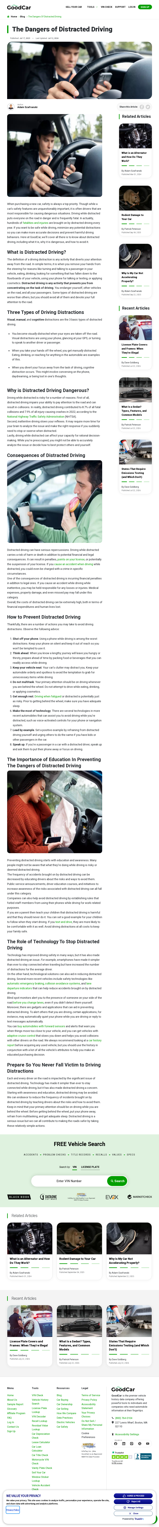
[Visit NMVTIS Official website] (88, 1446)
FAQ (9, 1417)
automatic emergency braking (25, 983)
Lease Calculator (41, 1442)
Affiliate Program (16, 1413)
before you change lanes (28, 1002)
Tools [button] (90, 7)
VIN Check (106, 7)
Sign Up (145, 7)
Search (119, 1181)
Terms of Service (91, 1395)
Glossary (12, 1408)
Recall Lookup (39, 1421)
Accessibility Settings (127, 1434)
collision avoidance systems (62, 983)
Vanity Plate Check (42, 1468)
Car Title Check (40, 1455)
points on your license (71, 559)
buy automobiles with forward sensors (41, 1026)
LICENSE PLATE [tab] (90, 1167)
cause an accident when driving (73, 564)
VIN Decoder (39, 1416)
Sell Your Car (74, 7)
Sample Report (15, 1404)
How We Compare (66, 1413)
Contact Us (13, 1426)
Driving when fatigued (48, 696)
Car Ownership (65, 1404)
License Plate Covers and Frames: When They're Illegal (134, 348)
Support (120, 7)
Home (10, 1395)
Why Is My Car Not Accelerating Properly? (132, 277)
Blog (59, 1395)
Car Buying (62, 1399)
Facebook (141, 106)
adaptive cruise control (21, 1035)
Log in (131, 7)
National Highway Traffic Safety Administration (35, 416)
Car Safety (62, 1426)
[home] (19, 7)
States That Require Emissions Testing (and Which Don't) (134, 473)
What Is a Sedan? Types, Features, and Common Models (134, 410)
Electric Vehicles (66, 1422)
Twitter (147, 106)
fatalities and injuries (35, 222)
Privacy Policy (89, 1399)
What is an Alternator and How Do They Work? (134, 156)
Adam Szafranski (27, 107)
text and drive (63, 922)
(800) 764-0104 (123, 1418)
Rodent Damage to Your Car (77, 1258)
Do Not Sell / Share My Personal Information (92, 1425)
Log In (10, 1422)
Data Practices (65, 1417)
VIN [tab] (75, 1167)
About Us (12, 1399)
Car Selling (62, 1408)
